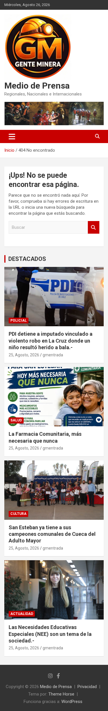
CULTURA (18, 514)
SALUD (16, 420)
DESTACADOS (27, 258)
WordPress (71, 701)
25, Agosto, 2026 (24, 355)
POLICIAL (18, 321)
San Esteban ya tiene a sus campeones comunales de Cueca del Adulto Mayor (52, 534)
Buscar (93, 227)
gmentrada (53, 355)
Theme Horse (61, 694)
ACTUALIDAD (21, 614)
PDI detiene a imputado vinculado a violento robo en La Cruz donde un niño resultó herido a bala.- (50, 340)
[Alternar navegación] (12, 136)
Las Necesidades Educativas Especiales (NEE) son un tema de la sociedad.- (50, 634)
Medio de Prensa (37, 86)
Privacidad (87, 686)
